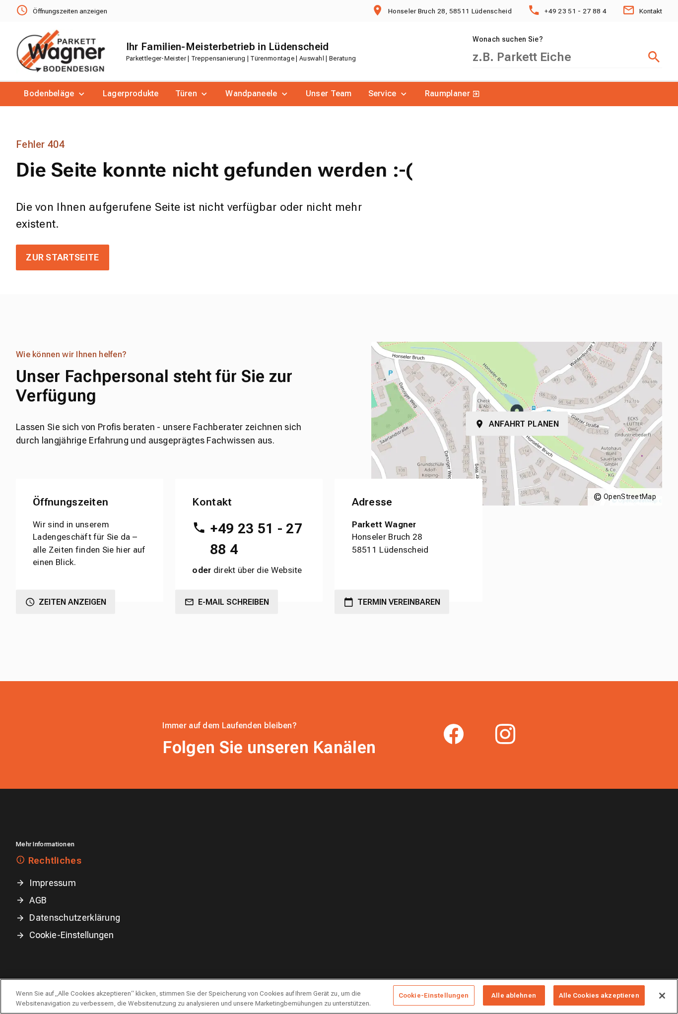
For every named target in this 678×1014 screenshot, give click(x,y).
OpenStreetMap (630, 497)
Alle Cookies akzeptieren (599, 995)
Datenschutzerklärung (74, 917)
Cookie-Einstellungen (71, 935)
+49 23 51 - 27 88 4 (256, 539)
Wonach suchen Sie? (508, 39)
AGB (38, 900)
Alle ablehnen (513, 995)
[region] (339, 996)
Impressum (52, 883)
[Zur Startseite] (61, 51)
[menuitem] (55, 94)
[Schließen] (662, 996)
